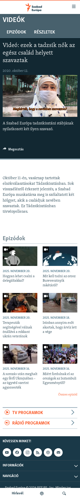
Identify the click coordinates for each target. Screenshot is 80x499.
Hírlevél (17, 493)
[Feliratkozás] (58, 452)
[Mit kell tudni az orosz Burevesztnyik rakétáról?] (60, 256)
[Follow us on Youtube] (7, 452)
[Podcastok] (41, 493)
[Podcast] (48, 452)
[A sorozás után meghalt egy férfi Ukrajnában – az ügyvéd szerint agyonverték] (20, 354)
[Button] (13, 150)
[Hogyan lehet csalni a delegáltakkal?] (20, 256)
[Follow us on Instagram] (27, 452)
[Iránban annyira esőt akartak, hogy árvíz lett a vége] (60, 302)
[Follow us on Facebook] (17, 452)
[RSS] (38, 452)
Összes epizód (67, 394)
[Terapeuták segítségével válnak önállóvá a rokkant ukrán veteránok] (20, 302)
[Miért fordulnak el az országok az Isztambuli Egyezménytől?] (60, 354)
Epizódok (16, 32)
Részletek (44, 32)
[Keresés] (64, 493)
